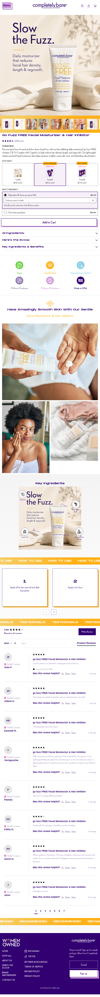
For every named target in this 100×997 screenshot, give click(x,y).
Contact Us (8, 980)
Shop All (6, 956)
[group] (18, 630)
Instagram (33, 951)
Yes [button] (62, 673)
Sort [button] (7, 643)
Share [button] (73, 673)
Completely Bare (49, 988)
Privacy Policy (32, 976)
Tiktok (31, 956)
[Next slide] (53, 612)
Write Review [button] (87, 631)
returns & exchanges (35, 962)
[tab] (86, 644)
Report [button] (67, 673)
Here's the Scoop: (16, 240)
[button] (7, 124)
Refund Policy (32, 971)
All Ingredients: (13, 233)
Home (5, 951)
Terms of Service (33, 966)
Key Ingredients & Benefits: (23, 247)
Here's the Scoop (7, 966)
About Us (7, 960)
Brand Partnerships (9, 974)
